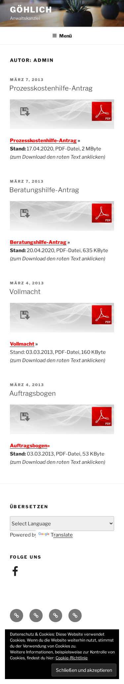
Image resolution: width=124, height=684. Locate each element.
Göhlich (31, 9)
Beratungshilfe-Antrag (44, 190)
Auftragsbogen (32, 393)
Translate (62, 535)
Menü (65, 36)
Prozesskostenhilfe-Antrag (51, 88)
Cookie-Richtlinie (72, 657)
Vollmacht (25, 292)
